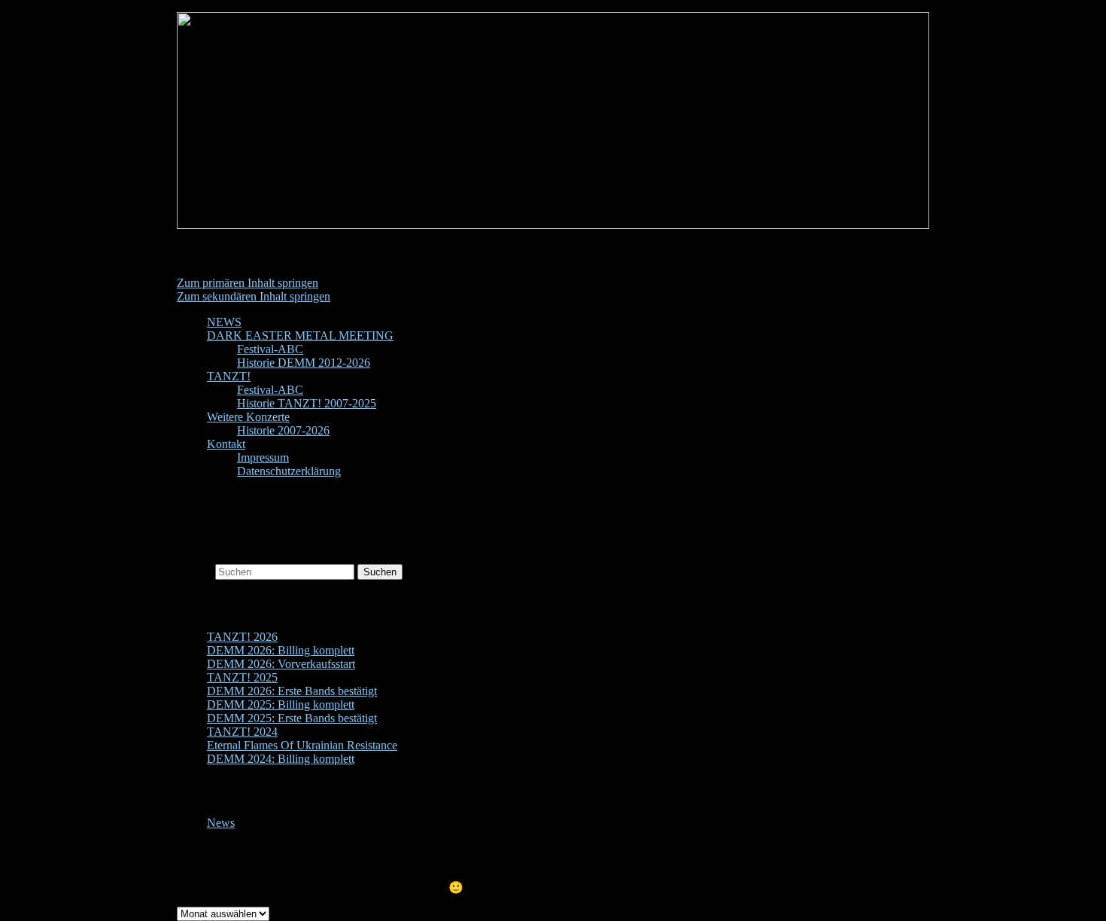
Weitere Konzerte (248, 416)
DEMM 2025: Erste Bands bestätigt (292, 718)
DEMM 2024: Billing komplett (280, 758)
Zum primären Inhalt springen (247, 282)
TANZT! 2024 (242, 731)
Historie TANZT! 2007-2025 (306, 403)
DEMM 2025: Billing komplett (280, 704)
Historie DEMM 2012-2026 (303, 362)
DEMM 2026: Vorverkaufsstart (281, 663)
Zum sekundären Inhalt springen (253, 296)
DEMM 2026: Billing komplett (280, 650)
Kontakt (226, 444)
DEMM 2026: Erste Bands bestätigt (292, 691)
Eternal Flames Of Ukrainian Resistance (302, 745)
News (221, 822)
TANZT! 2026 (242, 636)
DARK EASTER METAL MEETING (300, 335)
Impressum (263, 457)
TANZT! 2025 (242, 677)
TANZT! (229, 376)
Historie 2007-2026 (283, 430)
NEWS (224, 322)
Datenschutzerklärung (289, 471)
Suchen (194, 571)
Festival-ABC (270, 349)
